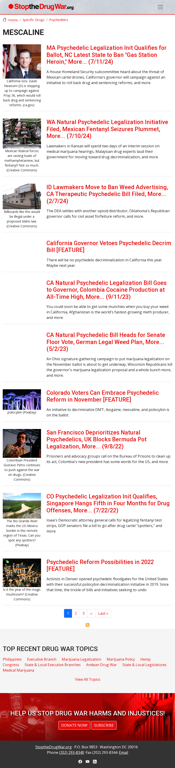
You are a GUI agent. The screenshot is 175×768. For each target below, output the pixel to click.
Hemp (145, 659)
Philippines (12, 659)
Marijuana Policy (121, 659)
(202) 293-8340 (71, 752)
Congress (11, 664)
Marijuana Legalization (81, 659)
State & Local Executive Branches (53, 664)
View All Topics (87, 679)
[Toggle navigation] (160, 7)
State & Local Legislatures (144, 664)
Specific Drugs (33, 19)
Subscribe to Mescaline (87, 625)
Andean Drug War (101, 664)
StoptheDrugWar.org (53, 746)
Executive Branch (41, 659)
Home (13, 20)
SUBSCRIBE (104, 725)
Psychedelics (58, 19)
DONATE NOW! (74, 725)
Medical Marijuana (18, 670)
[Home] (41, 7)
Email (123, 752)
